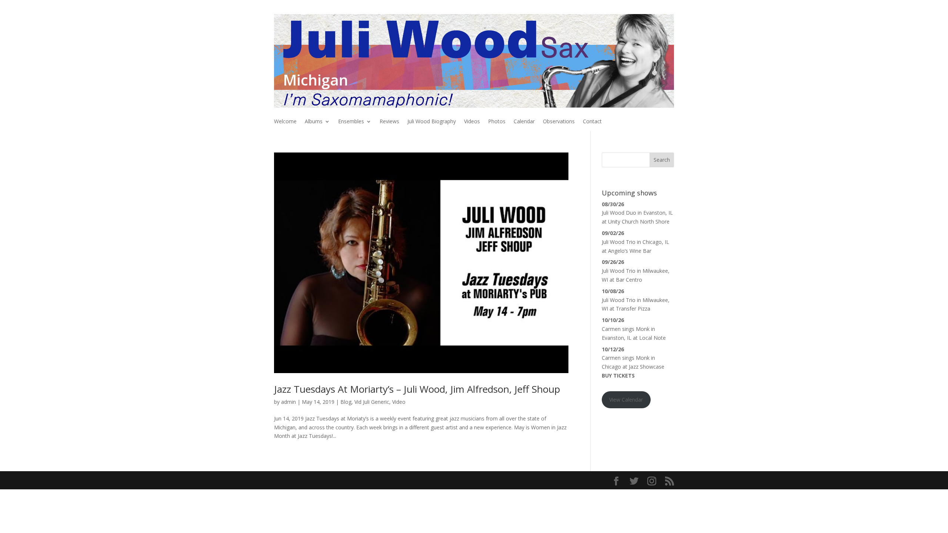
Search (662, 159)
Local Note (652, 337)
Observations (559, 122)
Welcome (285, 122)
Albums (314, 122)
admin (288, 401)
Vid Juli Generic (371, 401)
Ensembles (351, 122)
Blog (345, 401)
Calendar (524, 122)
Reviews (389, 122)
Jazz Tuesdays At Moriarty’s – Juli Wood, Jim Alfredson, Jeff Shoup (417, 389)
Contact (592, 122)
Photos (496, 122)
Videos (472, 122)
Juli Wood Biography (431, 122)
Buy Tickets (618, 375)
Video (398, 401)
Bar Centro (629, 279)
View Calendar (626, 399)
